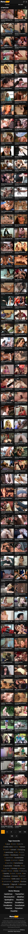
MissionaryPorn (9, 897)
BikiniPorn (20, 897)
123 (12, 836)
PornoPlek (14, 911)
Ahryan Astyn (10, 827)
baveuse (19, 887)
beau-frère (9, 863)
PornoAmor (19, 908)
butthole (22, 852)
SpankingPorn (8, 900)
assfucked (15, 860)
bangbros (24, 878)
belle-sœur (16, 879)
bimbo (16, 871)
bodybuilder (19, 858)
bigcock (14, 884)
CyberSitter (10, 931)
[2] (16, 836)
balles (7, 855)
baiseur (23, 855)
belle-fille (20, 844)
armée (19, 873)
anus (8, 844)
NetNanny (22, 929)
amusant (7, 849)
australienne (6, 879)
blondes (17, 866)
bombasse (14, 855)
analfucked (22, 876)
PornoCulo (8, 908)
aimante (13, 873)
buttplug (22, 850)
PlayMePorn (8, 902)
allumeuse (22, 884)
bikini (17, 852)
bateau (22, 847)
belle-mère (9, 847)
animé (16, 846)
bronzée (15, 876)
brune (10, 871)
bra (24, 873)
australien (8, 866)
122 (25, 832)
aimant (13, 850)
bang (23, 865)
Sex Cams (20, 4)
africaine (11, 887)
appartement (9, 857)
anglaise (16, 881)
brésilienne (19, 863)
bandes (6, 873)
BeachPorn (20, 900)
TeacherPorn (19, 894)
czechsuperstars (7, 881)
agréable (7, 868)
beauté (5, 871)
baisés (8, 860)
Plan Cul (7, 4)
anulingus (22, 868)
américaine (9, 852)
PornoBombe (8, 905)
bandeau (7, 876)
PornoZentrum (19, 905)
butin (21, 860)
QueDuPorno (8, 894)
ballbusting (24, 871)
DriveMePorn (19, 902)
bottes (23, 881)
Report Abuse (17, 931)
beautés (6, 884)
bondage (14, 868)
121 (20, 832)
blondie (14, 844)
